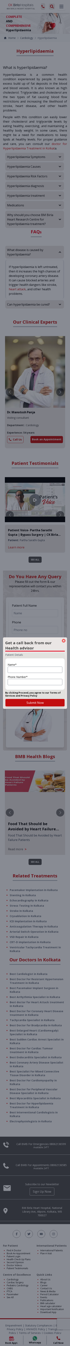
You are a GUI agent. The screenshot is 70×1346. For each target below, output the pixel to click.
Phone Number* (18, 677)
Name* (12, 664)
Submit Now (35, 703)
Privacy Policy (29, 695)
